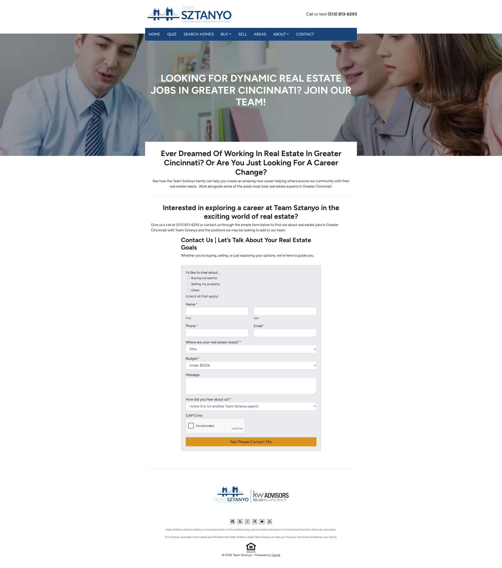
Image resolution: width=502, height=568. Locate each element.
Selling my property (205, 284)
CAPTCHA (194, 415)
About (279, 34)
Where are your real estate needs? (213, 342)
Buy (224, 34)
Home (154, 34)
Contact (305, 34)
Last (256, 318)
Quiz (171, 34)
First (188, 318)
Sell (242, 34)
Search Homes (199, 34)
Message (193, 375)
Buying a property (204, 278)
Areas (260, 34)
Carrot (276, 555)
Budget (193, 358)
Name (191, 304)
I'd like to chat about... (203, 272)
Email (259, 326)
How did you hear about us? (209, 399)
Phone (192, 326)
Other (195, 290)
